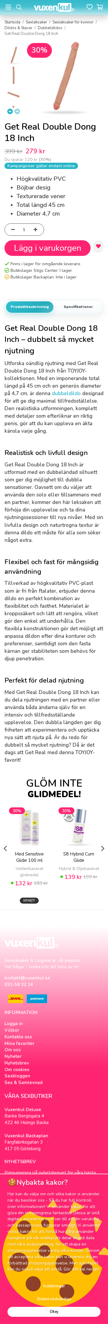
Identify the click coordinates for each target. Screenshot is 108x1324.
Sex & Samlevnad (23, 1083)
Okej (54, 1311)
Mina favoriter (19, 1043)
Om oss (12, 1050)
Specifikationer (78, 306)
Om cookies (16, 1070)
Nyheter (13, 1056)
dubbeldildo (66, 393)
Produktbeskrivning (29, 306)
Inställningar (54, 1286)
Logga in (13, 1024)
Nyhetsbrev (16, 1063)
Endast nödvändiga (54, 1299)
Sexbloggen (17, 1076)
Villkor (11, 1030)
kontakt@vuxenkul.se (27, 978)
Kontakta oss (18, 1037)
